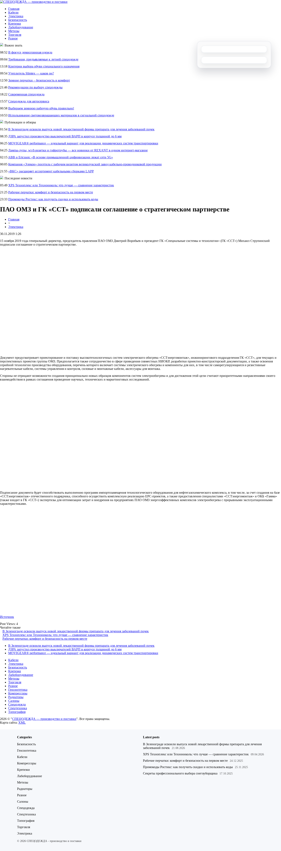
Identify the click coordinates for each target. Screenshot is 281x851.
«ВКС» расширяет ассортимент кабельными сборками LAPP (51, 171)
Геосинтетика (17, 689)
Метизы (13, 31)
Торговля (14, 34)
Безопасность (17, 20)
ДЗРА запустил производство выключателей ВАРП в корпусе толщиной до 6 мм (65, 136)
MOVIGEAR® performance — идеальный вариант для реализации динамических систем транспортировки (83, 143)
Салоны (13, 700)
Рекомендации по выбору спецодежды (35, 87)
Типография (17, 712)
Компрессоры (17, 693)
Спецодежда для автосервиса (28, 101)
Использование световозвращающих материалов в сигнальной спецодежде (61, 115)
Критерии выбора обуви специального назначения (43, 66)
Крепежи (14, 23)
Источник (7, 617)
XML (22, 722)
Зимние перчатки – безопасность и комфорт (39, 80)
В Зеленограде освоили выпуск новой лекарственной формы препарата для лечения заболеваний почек (81, 129)
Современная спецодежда (26, 94)
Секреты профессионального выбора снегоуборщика (180, 773)
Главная (13, 8)
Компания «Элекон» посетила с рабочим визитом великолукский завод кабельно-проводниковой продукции (85, 164)
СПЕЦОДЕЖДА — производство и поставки (44, 719)
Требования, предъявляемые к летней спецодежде (43, 59)
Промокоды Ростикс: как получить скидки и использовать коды (53, 199)
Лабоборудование (20, 27)
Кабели (13, 12)
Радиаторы (15, 697)
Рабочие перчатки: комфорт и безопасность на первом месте (50, 192)
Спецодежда (17, 704)
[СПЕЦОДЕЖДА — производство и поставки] (33, 1)
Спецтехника (17, 708)
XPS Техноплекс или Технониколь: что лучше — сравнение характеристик (61, 185)
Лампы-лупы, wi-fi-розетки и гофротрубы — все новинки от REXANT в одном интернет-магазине (78, 150)
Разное (13, 38)
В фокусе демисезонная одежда (30, 52)
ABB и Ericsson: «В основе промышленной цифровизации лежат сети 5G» (60, 157)
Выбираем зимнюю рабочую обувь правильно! (41, 108)
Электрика (15, 16)
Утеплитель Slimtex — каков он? (31, 73)
